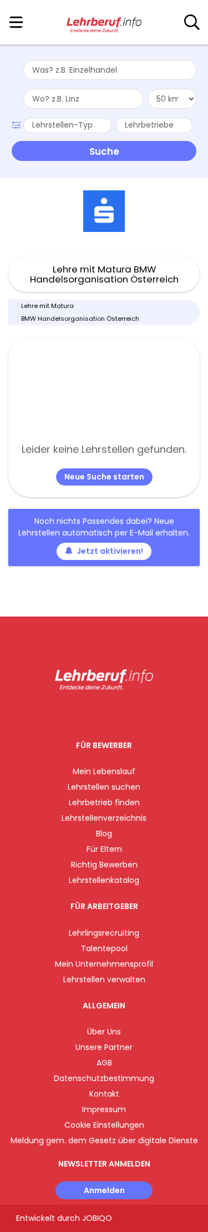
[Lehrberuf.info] (104, 22)
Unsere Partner (104, 1047)
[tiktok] (131, 713)
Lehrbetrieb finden (104, 802)
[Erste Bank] (104, 211)
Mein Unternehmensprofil (104, 964)
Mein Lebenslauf (104, 771)
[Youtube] (115, 713)
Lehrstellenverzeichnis (104, 818)
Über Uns (104, 1031)
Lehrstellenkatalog (104, 880)
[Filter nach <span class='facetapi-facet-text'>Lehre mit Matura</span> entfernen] (13, 306)
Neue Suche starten (104, 476)
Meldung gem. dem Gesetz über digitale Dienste (104, 1140)
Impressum (104, 1109)
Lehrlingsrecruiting (104, 932)
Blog (104, 833)
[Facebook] (78, 713)
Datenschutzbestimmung (104, 1078)
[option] (104, 211)
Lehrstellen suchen (104, 786)
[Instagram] (97, 713)
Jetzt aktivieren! (110, 551)
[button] (17, 124)
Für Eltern (104, 849)
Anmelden (104, 1190)
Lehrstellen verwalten (104, 979)
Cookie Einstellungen (104, 1124)
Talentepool (104, 948)
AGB (104, 1062)
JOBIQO (97, 1218)
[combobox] (109, 70)
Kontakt (104, 1093)
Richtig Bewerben (104, 864)
